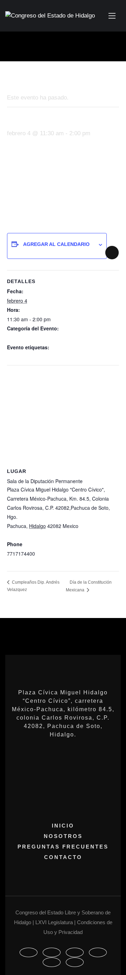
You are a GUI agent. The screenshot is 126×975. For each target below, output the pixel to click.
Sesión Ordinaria (25, 356)
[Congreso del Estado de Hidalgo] (50, 16)
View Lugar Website (29, 563)
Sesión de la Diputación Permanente (47, 338)
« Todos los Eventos (34, 80)
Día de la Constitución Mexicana (89, 586)
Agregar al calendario (56, 244)
